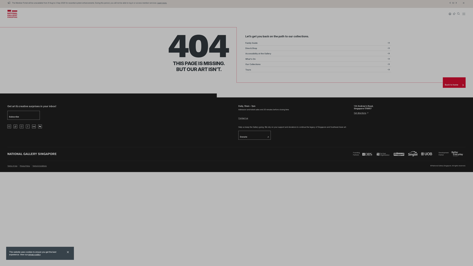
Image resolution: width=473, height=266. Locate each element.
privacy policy (34, 254)
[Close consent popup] (68, 252)
